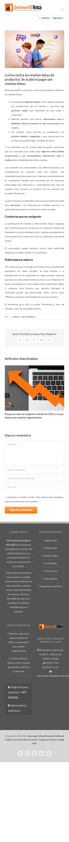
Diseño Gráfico (50, 555)
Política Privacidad (46, 736)
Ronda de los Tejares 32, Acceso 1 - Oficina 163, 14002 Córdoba (51, 654)
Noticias (16, 317)
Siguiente (57, 18)
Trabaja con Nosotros (48, 739)
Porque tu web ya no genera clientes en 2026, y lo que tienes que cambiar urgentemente (19, 642)
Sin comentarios (28, 317)
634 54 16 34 (51, 667)
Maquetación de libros (51, 586)
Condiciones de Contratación (25, 739)
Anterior (45, 18)
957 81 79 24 (51, 663)
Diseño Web (51, 548)
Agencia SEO (50, 540)
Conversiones (51, 571)
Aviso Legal (32, 736)
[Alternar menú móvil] (62, 9)
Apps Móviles (50, 578)
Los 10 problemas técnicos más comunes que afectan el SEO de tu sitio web (19, 665)
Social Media (50, 563)
